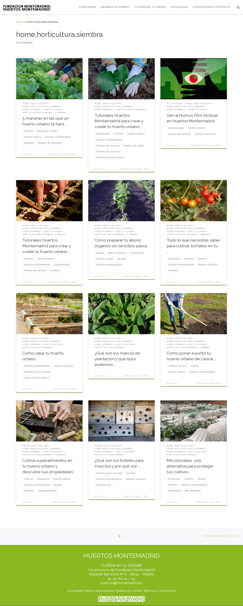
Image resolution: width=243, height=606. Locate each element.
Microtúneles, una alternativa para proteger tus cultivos (190, 466)
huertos (29, 154)
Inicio (19, 21)
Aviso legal (74, 590)
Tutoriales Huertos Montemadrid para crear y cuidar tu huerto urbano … (119, 121)
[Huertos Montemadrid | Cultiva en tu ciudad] (26, 7)
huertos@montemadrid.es (121, 583)
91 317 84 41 (117, 579)
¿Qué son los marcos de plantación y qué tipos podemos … (117, 359)
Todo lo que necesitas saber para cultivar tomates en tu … (193, 246)
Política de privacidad (99, 590)
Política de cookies (128, 590)
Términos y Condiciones (160, 590)
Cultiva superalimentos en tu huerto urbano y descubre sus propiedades (47, 466)
